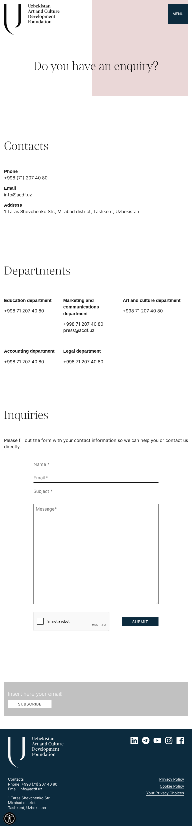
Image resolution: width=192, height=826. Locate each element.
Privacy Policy (171, 779)
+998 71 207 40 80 (83, 324)
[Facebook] (180, 740)
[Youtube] (157, 740)
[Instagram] (168, 740)
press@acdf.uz (78, 330)
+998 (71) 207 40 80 (26, 177)
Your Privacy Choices (165, 793)
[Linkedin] (134, 740)
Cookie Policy (172, 786)
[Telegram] (146, 740)
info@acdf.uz (18, 194)
